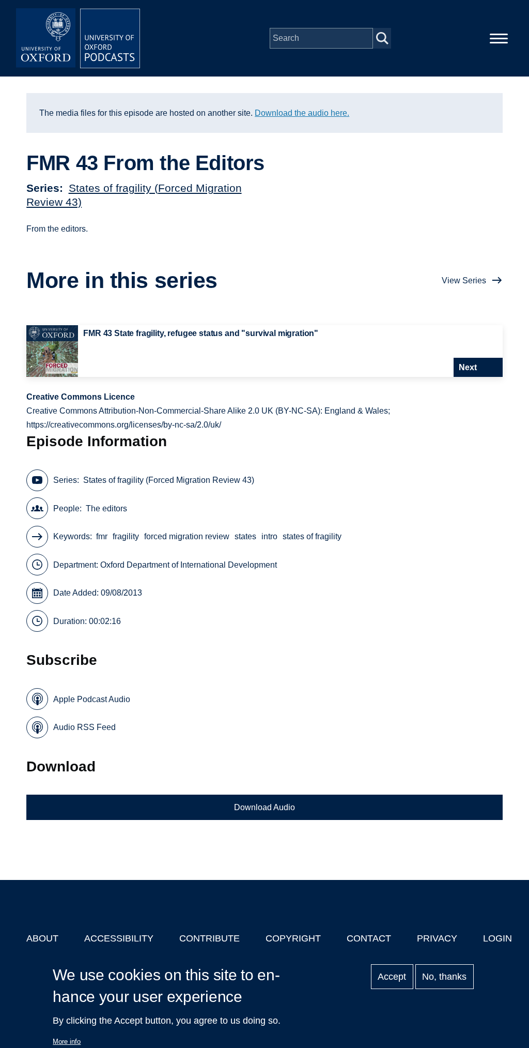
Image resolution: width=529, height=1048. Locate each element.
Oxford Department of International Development (188, 564)
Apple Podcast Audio (91, 699)
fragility (126, 536)
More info (67, 1041)
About (42, 938)
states (245, 536)
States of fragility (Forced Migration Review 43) (168, 480)
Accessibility (118, 938)
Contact (369, 938)
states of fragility (312, 536)
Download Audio (264, 807)
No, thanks (444, 976)
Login (497, 938)
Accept (392, 976)
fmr (101, 536)
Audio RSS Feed (84, 727)
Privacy (437, 938)
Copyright (293, 938)
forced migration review (186, 536)
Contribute (209, 938)
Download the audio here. (302, 113)
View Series (464, 280)
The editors (106, 508)
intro (269, 536)
